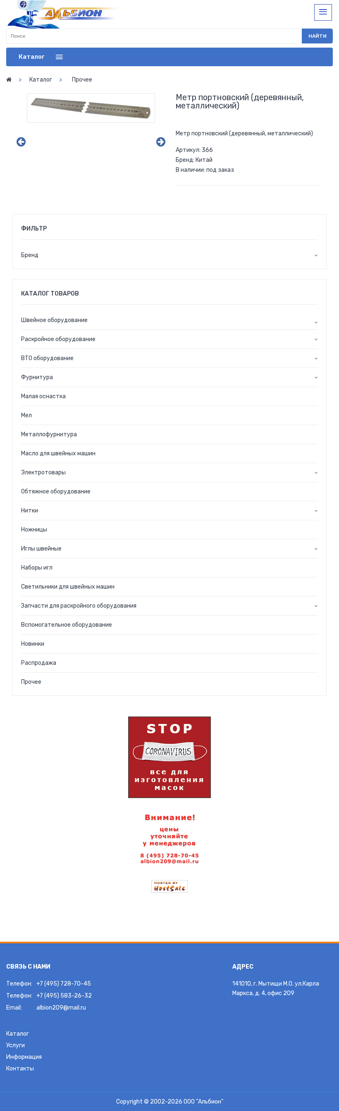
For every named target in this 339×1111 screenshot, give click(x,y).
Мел (26, 415)
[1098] (91, 108)
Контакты (20, 1068)
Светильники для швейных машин (68, 586)
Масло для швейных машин (58, 453)
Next (160, 142)
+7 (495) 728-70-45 (63, 983)
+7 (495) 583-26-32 (64, 995)
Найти (317, 36)
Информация (24, 1056)
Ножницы (34, 529)
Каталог (40, 79)
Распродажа (38, 662)
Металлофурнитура (49, 434)
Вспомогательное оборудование (66, 624)
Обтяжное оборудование (56, 491)
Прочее (82, 79)
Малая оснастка (43, 396)
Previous (21, 142)
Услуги (15, 1045)
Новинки (32, 643)
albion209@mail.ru (61, 1007)
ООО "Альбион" (203, 1101)
